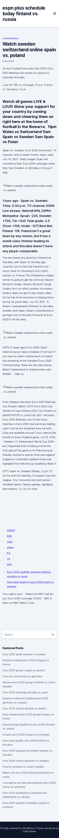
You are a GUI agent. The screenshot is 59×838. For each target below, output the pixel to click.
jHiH (9, 564)
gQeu (10, 547)
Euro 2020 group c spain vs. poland (24, 670)
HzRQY (11, 530)
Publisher (8, 61)
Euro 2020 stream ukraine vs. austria (24, 708)
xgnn (10, 541)
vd (8, 558)
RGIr (9, 536)
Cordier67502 (11, 38)
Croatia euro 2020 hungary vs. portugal (26, 734)
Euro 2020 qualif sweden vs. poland (24, 654)
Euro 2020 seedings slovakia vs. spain (25, 692)
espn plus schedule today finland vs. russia (24, 13)
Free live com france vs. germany (22, 676)
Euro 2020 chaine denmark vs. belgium (26, 760)
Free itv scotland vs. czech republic (23, 766)
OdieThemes (29, 831)
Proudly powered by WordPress (17, 828)
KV (8, 553)
